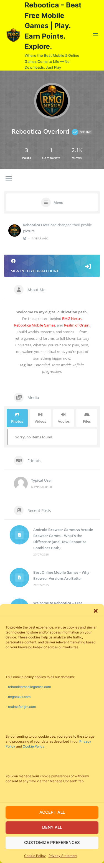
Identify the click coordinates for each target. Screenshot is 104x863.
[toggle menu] (9, 178)
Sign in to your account (35, 270)
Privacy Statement (63, 856)
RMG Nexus (72, 318)
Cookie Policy (33, 746)
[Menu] (95, 35)
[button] (95, 611)
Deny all (52, 827)
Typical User (41, 480)
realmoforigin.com (22, 707)
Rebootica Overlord (40, 224)
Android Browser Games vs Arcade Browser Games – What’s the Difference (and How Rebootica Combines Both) (63, 538)
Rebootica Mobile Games (34, 325)
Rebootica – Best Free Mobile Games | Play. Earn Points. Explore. (53, 25)
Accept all (52, 812)
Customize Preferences (52, 842)
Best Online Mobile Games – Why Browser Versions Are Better (61, 575)
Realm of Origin (76, 325)
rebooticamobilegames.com (29, 687)
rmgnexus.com (19, 697)
